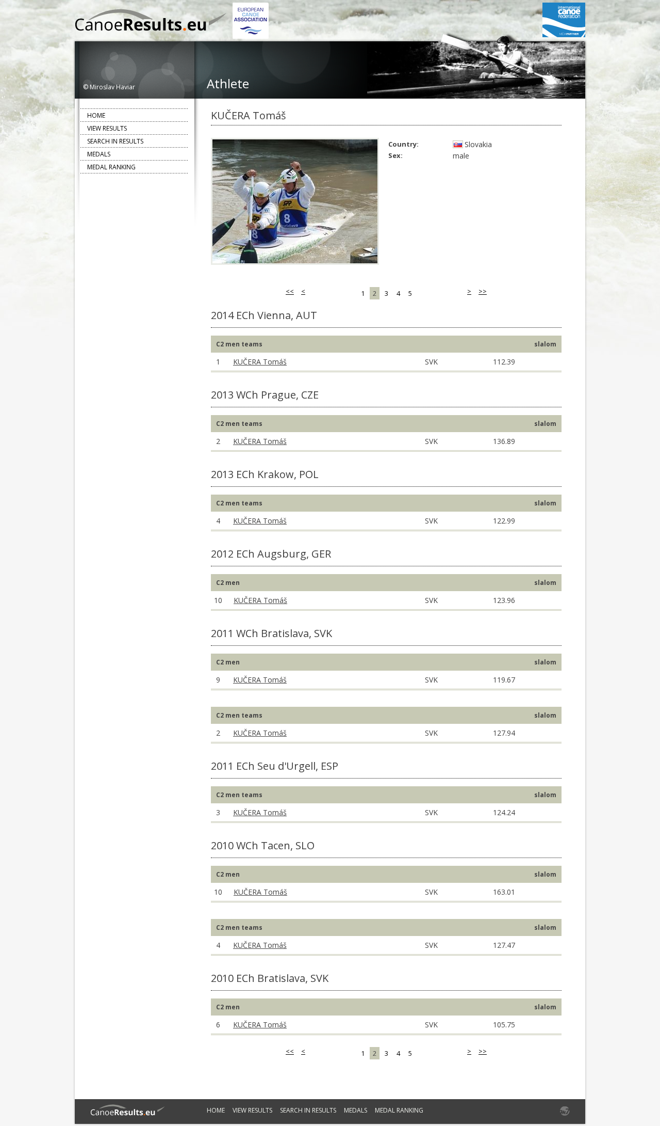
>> (482, 291)
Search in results (115, 141)
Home (96, 115)
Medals (98, 154)
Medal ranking (111, 167)
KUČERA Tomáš (260, 362)
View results (107, 128)
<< (290, 291)
